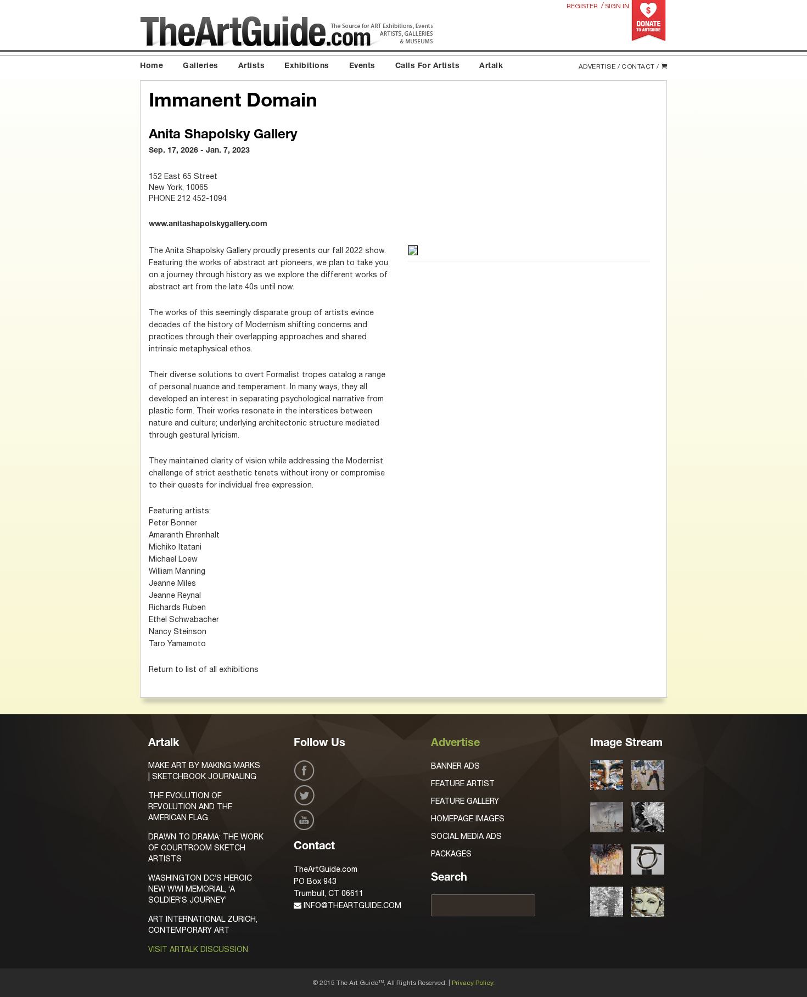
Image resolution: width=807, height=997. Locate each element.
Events (362, 66)
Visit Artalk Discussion (198, 949)
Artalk (491, 66)
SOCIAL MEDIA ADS (466, 836)
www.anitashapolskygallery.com (208, 224)
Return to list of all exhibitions (204, 669)
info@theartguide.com (351, 905)
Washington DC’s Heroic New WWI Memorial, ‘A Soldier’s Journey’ (200, 888)
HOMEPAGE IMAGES (468, 818)
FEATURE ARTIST (463, 783)
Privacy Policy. (473, 983)
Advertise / (599, 66)
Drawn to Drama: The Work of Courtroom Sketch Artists (206, 847)
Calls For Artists (427, 66)
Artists (251, 66)
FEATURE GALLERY (465, 801)
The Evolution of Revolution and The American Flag (190, 806)
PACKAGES (451, 853)
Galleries (200, 66)
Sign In (617, 6)
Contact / (640, 66)
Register (582, 6)
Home (151, 66)
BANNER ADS (455, 765)
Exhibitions (306, 66)
